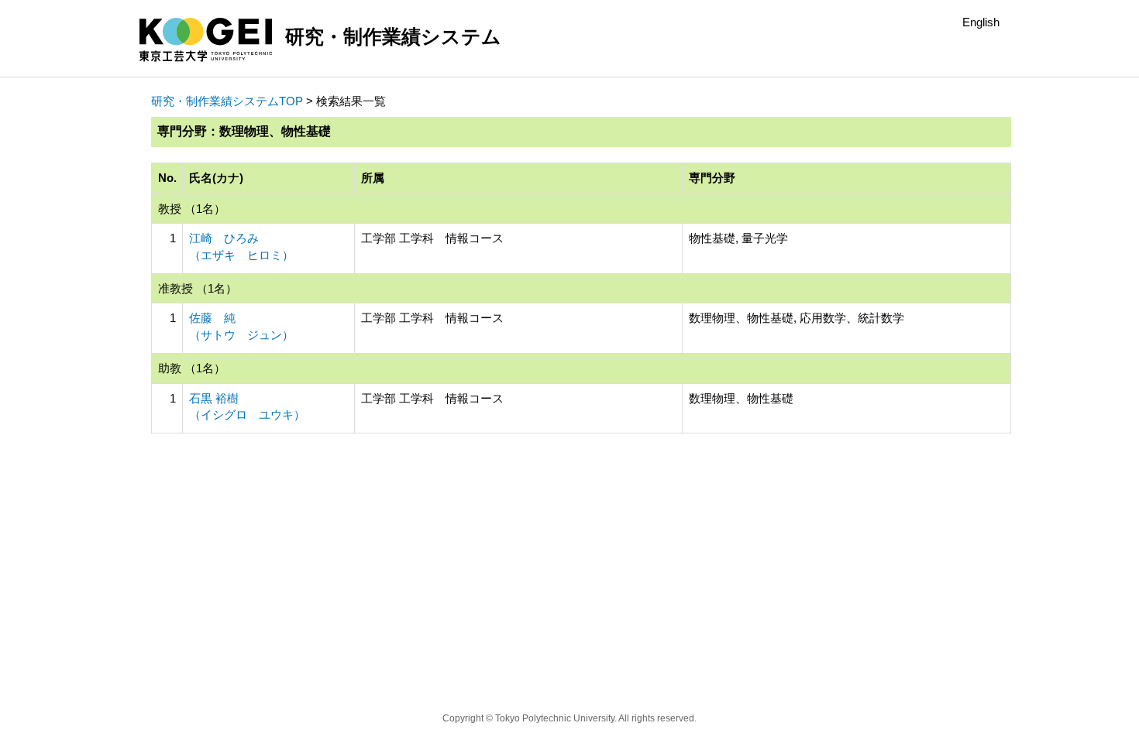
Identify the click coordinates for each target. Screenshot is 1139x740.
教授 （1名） (191, 208)
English (981, 22)
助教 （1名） (191, 368)
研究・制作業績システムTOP (227, 101)
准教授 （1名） (197, 288)
